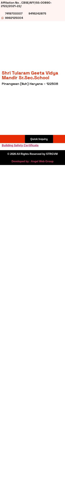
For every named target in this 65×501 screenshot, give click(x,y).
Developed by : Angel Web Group (32, 161)
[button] (6, 139)
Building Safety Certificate (20, 145)
